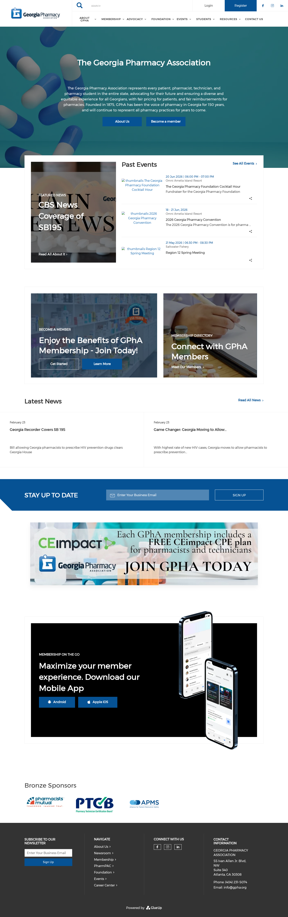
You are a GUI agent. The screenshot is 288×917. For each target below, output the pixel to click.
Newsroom (102, 853)
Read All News (249, 400)
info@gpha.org (235, 887)
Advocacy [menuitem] (135, 19)
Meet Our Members (186, 367)
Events (99, 879)
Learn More (102, 364)
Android (59, 702)
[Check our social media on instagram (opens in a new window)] (167, 847)
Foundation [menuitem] (161, 19)
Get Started (59, 364)
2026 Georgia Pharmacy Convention (211, 220)
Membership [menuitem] (111, 19)
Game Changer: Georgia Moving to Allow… (190, 430)
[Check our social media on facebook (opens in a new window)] (157, 847)
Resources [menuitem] (228, 19)
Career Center (104, 885)
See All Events (243, 163)
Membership (104, 860)
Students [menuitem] (203, 19)
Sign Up (239, 495)
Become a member (166, 121)
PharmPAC (102, 866)
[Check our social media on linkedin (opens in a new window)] (177, 847)
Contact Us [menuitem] (254, 19)
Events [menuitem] (182, 19)
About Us (122, 121)
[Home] (36, 13)
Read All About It (52, 254)
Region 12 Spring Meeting (205, 253)
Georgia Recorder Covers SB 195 (37, 430)
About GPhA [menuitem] (85, 19)
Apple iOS (100, 702)
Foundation (103, 872)
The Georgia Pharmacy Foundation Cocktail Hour (211, 186)
